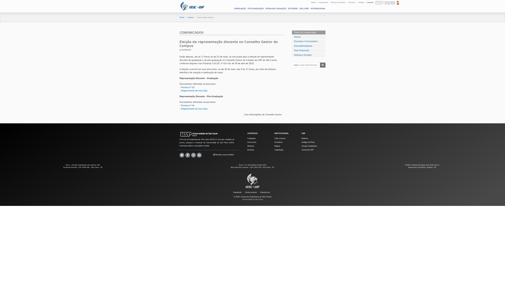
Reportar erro (265, 192)
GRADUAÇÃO (240, 8)
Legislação (278, 150)
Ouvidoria (278, 142)
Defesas (250, 146)
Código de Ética (308, 142)
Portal (182, 17)
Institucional (323, 2)
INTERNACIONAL (318, 8)
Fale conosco (280, 138)
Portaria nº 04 (187, 105)
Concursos (251, 142)
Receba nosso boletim (224, 155)
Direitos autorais (251, 192)
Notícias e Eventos (338, 2)
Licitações (251, 138)
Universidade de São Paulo (252, 199)
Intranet (370, 2)
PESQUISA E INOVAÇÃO (276, 8)
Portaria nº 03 (187, 87)
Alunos (297, 37)
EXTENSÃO (293, 8)
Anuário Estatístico (309, 146)
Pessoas (352, 2)
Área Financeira (301, 50)
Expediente (237, 192)
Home (313, 2)
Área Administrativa (303, 46)
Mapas (277, 146)
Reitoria (305, 138)
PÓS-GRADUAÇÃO (256, 8)
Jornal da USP (308, 150)
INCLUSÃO (304, 8)
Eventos (250, 150)
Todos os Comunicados (305, 32)
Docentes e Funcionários (305, 41)
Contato (361, 2)
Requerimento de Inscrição (194, 90)
